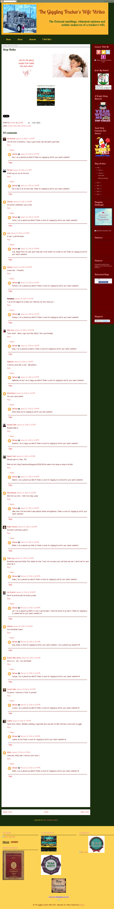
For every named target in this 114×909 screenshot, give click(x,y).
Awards (32, 39)
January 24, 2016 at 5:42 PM (25, 139)
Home (8, 39)
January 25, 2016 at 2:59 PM (29, 440)
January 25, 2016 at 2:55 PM (29, 314)
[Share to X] (36, 123)
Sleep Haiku (101, 175)
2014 (98, 186)
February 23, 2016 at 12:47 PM (30, 768)
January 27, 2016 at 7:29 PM (21, 721)
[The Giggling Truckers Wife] (103, 84)
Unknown (15, 154)
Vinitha (9, 752)
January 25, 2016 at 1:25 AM (26, 425)
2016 (98, 168)
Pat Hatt (10, 170)
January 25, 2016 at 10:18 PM (25, 592)
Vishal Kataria (11, 393)
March (100, 170)
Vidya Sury (10, 330)
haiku (14, 126)
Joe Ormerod (11, 592)
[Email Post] (28, 123)
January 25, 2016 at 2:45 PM (29, 217)
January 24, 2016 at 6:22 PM (22, 202)
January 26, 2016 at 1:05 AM (31, 658)
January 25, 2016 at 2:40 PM (29, 186)
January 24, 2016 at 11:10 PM (23, 362)
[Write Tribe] (83, 852)
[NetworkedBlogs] (103, 279)
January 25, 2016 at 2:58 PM (29, 409)
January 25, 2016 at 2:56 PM (29, 346)
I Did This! (46, 39)
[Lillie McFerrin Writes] (59, 892)
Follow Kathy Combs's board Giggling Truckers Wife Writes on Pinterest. (103, 266)
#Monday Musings (103, 178)
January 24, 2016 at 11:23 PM (25, 393)
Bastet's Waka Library (14, 658)
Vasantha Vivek (11, 425)
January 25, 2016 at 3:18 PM (24, 558)
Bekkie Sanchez (12, 527)
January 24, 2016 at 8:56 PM (22, 267)
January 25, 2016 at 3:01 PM (29, 508)
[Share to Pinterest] (39, 123)
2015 (98, 183)
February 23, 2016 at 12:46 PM (30, 736)
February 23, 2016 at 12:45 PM (30, 705)
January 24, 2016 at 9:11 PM (24, 299)
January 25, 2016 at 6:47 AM (25, 456)
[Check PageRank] (9, 837)
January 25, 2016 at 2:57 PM (29, 377)
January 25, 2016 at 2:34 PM (29, 154)
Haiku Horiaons (22, 126)
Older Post (85, 812)
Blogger (82, 905)
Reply (9, 145)
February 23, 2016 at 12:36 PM (30, 608)
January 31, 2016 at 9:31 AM (21, 752)
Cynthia (9, 721)
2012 (98, 191)
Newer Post (7, 812)
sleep (29, 126)
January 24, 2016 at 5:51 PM (22, 170)
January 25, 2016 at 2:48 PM (29, 249)
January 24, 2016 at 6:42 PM (20, 233)
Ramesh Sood (11, 456)
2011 (98, 194)
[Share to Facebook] (38, 123)
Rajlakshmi (10, 362)
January (100, 173)
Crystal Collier (11, 689)
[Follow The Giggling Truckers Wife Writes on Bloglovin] (102, 322)
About (20, 39)
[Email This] (33, 123)
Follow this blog (103, 281)
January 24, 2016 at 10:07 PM (24, 330)
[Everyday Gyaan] (103, 225)
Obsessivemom (11, 493)
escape (10, 126)
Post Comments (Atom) (50, 820)
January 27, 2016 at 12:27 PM (26, 689)
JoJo (8, 233)
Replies (12, 150)
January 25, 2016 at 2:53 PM (29, 283)
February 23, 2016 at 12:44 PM (30, 642)
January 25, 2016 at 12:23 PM (26, 493)
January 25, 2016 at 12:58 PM (27, 527)
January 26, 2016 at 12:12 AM (22, 626)
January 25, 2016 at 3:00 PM (29, 477)
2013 (98, 188)
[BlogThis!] (34, 123)
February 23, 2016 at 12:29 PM (30, 576)
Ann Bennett (11, 139)
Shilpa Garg (11, 558)
